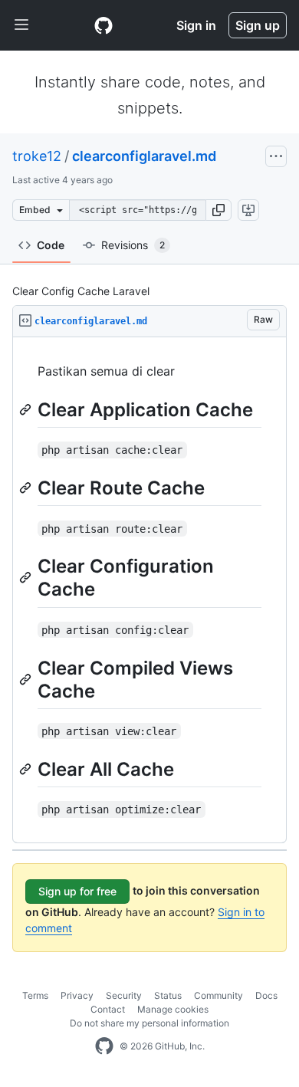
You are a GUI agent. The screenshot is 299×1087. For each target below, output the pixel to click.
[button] (218, 210)
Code (50, 244)
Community (218, 995)
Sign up (257, 25)
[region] (149, 590)
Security (124, 995)
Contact (107, 1009)
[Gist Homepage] (103, 25)
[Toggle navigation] (21, 25)
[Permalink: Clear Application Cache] (27, 409)
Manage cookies (173, 1009)
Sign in (196, 25)
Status (168, 995)
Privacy (77, 995)
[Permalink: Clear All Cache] (27, 769)
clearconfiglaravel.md (144, 156)
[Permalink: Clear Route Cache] (27, 487)
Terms (35, 995)
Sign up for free (77, 891)
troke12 (36, 156)
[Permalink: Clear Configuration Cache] (27, 578)
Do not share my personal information (149, 1023)
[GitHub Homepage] (104, 1046)
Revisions (133, 244)
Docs (266, 995)
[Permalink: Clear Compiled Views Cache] (27, 679)
